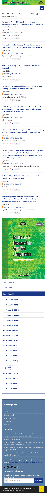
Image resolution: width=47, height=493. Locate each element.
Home (6, 409)
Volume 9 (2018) (12, 341)
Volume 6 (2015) (12, 356)
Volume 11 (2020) (12, 330)
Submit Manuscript (10, 418)
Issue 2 (8, 367)
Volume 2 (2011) (11, 384)
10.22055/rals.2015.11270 (13, 163)
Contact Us (7, 421)
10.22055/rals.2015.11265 (13, 53)
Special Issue (10, 365)
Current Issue (7, 287)
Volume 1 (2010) (11, 389)
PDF (15, 38)
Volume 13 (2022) (12, 320)
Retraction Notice (9, 439)
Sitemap (6, 424)
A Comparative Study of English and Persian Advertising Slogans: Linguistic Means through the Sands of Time (23, 131)
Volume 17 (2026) (12, 300)
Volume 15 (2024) (12, 310)
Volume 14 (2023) (12, 315)
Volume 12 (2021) (12, 325)
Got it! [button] (42, 489)
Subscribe (38, 480)
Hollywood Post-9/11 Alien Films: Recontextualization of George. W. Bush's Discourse (22, 177)
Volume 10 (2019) (12, 335)
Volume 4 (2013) (12, 374)
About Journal (8, 412)
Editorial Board (9, 415)
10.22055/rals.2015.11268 (13, 117)
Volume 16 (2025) (12, 305)
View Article (5, 38)
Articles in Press (8, 283)
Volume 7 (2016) (11, 351)
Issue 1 (8, 369)
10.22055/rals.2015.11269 (13, 138)
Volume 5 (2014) (12, 361)
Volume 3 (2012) (12, 379)
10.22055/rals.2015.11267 (13, 94)
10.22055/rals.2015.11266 (13, 74)
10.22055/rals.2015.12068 (13, 207)
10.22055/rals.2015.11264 (13, 33)
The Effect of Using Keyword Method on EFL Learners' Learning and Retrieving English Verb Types (22, 87)
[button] (25, 490)
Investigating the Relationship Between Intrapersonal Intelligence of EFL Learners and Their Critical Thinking (22, 46)
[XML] (37, 14)
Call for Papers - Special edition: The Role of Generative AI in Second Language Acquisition (23, 435)
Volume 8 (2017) (11, 346)
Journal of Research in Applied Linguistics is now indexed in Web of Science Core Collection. (23, 443)
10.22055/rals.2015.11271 (13, 184)
